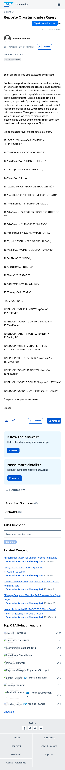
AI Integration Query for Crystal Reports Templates (30, 557)
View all (8, 712)
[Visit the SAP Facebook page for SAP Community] (24, 728)
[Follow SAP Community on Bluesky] (30, 728)
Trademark (16, 754)
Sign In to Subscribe (44, 23)
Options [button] (59, 23)
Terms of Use (48, 737)
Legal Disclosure (49, 746)
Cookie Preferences (16, 762)
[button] (39, 47)
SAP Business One (12, 60)
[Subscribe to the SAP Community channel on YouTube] (35, 728)
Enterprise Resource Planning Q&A (24, 561)
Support (49, 754)
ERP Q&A (10, 12)
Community (21, 4)
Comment (54, 421)
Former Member (21, 38)
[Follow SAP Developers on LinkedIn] (40, 728)
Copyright (16, 746)
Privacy (16, 737)
